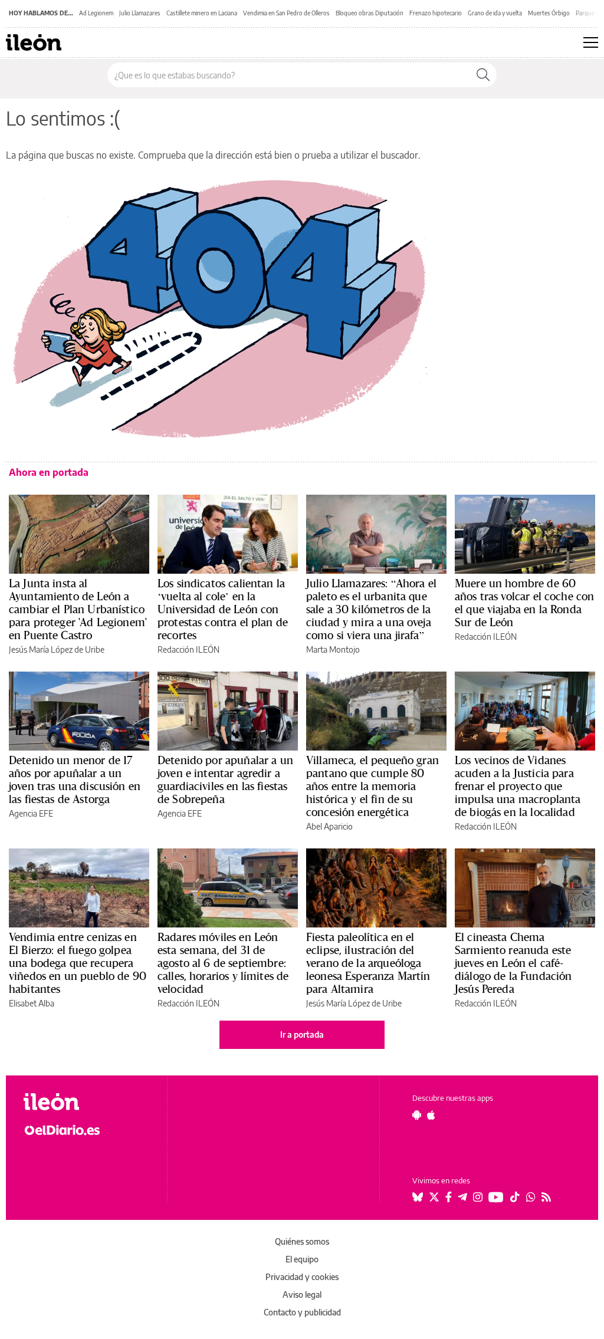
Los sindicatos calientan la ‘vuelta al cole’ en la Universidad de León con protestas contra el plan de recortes (222, 609)
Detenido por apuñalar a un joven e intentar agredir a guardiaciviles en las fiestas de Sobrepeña (225, 779)
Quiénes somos (302, 1241)
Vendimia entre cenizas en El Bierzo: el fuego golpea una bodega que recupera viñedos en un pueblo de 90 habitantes (77, 963)
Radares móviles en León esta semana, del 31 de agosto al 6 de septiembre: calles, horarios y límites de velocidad (222, 963)
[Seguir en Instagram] (477, 1197)
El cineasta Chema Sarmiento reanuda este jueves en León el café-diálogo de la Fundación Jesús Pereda (513, 963)
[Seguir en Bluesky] (417, 1197)
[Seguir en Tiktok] (515, 1197)
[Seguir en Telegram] (462, 1197)
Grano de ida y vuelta (495, 13)
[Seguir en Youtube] (496, 1197)
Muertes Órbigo (549, 13)
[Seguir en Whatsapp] (531, 1197)
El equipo (302, 1259)
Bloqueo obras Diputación (369, 13)
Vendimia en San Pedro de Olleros (286, 13)
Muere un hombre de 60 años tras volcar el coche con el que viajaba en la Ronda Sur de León (524, 602)
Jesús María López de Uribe (56, 649)
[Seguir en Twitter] (434, 1197)
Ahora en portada (48, 472)
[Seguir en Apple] (431, 1115)
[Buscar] (483, 74)
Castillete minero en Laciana (201, 13)
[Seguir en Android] (416, 1115)
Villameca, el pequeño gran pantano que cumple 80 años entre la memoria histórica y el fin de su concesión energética (372, 786)
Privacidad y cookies (302, 1277)
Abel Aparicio (329, 826)
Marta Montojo (333, 649)
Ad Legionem (96, 13)
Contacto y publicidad (302, 1312)
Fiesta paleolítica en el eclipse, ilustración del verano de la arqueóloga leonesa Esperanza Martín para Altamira (368, 963)
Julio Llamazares (139, 13)
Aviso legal (302, 1294)
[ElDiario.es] (89, 1129)
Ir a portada (302, 1034)
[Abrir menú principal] (590, 42)
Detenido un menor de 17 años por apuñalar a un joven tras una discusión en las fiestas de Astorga (74, 779)
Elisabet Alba (31, 1003)
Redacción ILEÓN (188, 649)
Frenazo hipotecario (435, 13)
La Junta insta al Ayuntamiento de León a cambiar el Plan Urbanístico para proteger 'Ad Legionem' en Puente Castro (78, 609)
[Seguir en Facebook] (448, 1197)
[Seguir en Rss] (546, 1197)
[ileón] (89, 1101)
